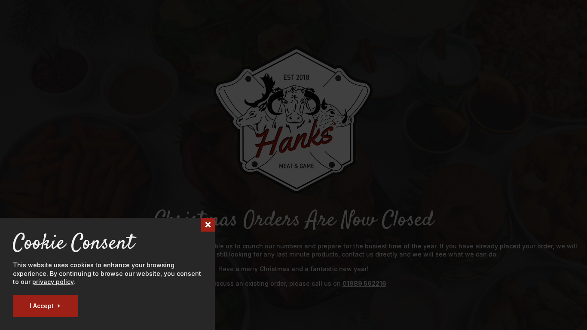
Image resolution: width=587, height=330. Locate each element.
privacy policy (52, 281)
